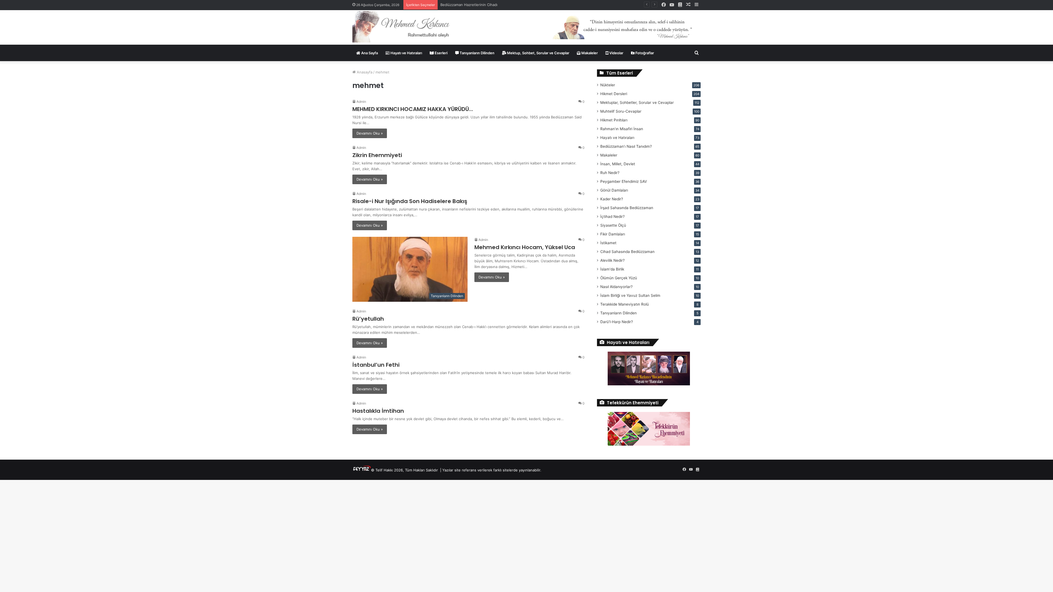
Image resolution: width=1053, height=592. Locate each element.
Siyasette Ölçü (613, 225)
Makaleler (589, 53)
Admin (361, 101)
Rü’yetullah (368, 319)
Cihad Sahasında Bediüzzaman (627, 251)
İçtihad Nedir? (612, 216)
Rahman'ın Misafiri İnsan (621, 129)
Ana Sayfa (369, 53)
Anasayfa (364, 72)
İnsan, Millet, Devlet (617, 164)
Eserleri (441, 53)
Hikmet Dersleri (613, 94)
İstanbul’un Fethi (376, 365)
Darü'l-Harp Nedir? (616, 322)
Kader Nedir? (611, 199)
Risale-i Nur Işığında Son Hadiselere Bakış (409, 201)
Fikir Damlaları (612, 234)
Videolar (615, 53)
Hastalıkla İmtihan (378, 411)
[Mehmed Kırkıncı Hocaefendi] (407, 26)
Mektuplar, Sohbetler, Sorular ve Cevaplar (637, 102)
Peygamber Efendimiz (623, 181)
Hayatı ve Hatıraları (406, 53)
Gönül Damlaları (614, 190)
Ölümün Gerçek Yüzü (618, 278)
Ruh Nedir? (609, 172)
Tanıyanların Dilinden (476, 53)
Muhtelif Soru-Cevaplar (620, 111)
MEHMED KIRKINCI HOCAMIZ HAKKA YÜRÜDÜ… (412, 109)
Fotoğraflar (644, 53)
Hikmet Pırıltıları (613, 120)
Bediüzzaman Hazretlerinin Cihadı (468, 4)
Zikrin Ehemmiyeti (377, 155)
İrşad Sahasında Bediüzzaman (626, 208)
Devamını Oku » (369, 133)
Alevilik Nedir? (612, 260)
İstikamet (608, 243)
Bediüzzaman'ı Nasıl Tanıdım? (626, 146)
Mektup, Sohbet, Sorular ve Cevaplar (537, 53)
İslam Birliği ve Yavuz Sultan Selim (630, 295)
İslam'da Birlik (612, 269)
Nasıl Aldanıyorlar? (616, 286)
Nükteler (607, 85)
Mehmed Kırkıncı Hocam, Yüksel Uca (524, 247)
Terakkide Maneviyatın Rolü (624, 304)
